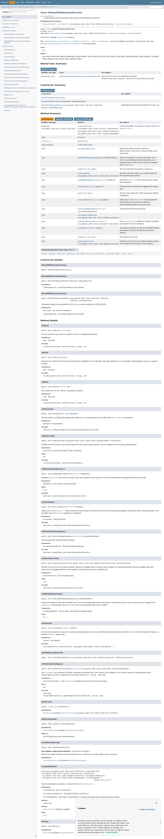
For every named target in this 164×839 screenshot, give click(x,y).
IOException (105, 780)
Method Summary (8, 27)
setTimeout (82, 228)
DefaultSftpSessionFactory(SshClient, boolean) (17, 42)
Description (6, 17)
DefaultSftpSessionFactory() (14, 34)
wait (117, 254)
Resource (100, 180)
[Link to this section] (68, 63)
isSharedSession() (10, 98)
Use (17, 2)
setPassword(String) (11, 60)
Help (49, 2)
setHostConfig (83, 173)
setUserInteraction (86, 241)
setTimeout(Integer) (11, 84)
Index (37, 2)
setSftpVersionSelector (87, 215)
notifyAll (99, 254)
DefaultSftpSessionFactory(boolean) (17, 38)
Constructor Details (9, 31)
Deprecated (29, 2)
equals (51, 254)
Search (43, 2)
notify (89, 254)
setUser (81, 237)
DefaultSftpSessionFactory (47, 7)
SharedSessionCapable (124, 24)
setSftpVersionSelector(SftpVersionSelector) (20, 88)
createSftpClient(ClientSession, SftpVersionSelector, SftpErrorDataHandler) (19, 106)
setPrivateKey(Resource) (13, 70)
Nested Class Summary (10, 20)
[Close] (156, 803)
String (87, 169)
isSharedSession (84, 145)
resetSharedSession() (11, 102)
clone (43, 254)
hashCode (80, 254)
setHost (81, 169)
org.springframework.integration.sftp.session (17, 7)
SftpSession (46, 141)
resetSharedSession (86, 149)
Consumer (101, 221)
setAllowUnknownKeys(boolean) (15, 81)
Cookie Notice (111, 832)
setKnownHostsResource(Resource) (17, 67)
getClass (70, 254)
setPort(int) (8, 53)
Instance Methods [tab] (64, 119)
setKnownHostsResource (87, 180)
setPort (81, 193)
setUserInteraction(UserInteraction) (17, 77)
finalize (60, 254)
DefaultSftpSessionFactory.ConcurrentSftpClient (80, 76)
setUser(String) (9, 57)
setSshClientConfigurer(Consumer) (16, 91)
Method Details (7, 46)
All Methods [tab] (47, 119)
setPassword (82, 186)
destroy (81, 137)
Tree (22, 2)
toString (109, 254)
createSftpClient (85, 126)
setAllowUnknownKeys (86, 158)
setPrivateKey (83, 200)
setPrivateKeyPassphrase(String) (16, 74)
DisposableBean (48, 24)
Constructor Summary (10, 24)
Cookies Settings (147, 809)
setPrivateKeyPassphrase (88, 209)
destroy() (7, 110)
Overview (4, 2)
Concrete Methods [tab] (83, 119)
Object (50, 31)
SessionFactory (63, 24)
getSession (82, 141)
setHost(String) (9, 50)
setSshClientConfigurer (87, 221)
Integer (90, 228)
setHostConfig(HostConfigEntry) (15, 63)
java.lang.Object (46, 16)
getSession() (8, 95)
